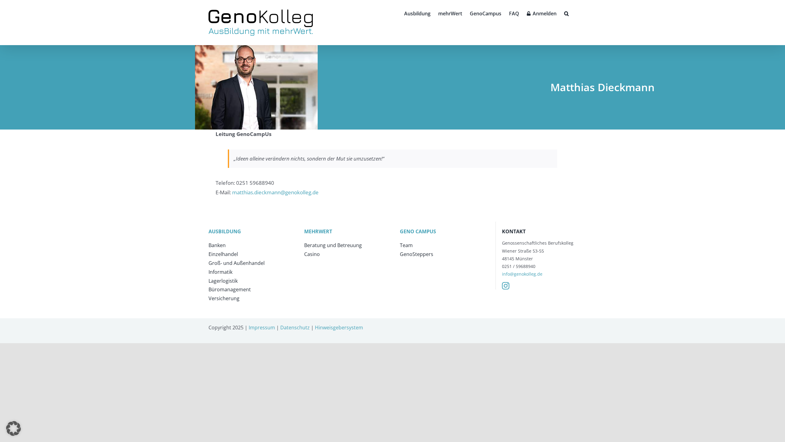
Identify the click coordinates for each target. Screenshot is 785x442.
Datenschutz (295, 327)
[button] (566, 13)
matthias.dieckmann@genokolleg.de (275, 192)
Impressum (262, 327)
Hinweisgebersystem (339, 327)
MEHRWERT (318, 231)
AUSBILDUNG (225, 231)
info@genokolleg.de (522, 274)
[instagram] (505, 285)
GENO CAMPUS (418, 231)
